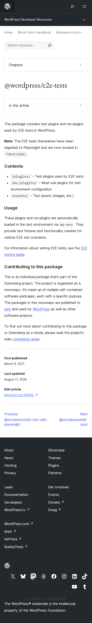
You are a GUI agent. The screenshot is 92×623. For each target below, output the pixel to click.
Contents (13, 166)
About (9, 450)
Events (53, 494)
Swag (54, 510)
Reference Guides (69, 32)
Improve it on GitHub (20, 395)
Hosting (10, 465)
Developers (13, 502)
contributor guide (26, 339)
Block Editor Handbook (34, 32)
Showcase (56, 450)
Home (8, 32)
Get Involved (58, 487)
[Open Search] (72, 6)
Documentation (16, 494)
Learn (8, 487)
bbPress (13, 539)
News (8, 458)
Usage (11, 207)
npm (7, 309)
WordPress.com (18, 524)
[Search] (49, 45)
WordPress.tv (17, 510)
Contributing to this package (33, 266)
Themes (54, 458)
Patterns (55, 473)
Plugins (53, 465)
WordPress (41, 309)
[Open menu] (85, 6)
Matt (10, 531)
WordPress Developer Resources (28, 19)
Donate (56, 502)
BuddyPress (16, 547)
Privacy (10, 473)
